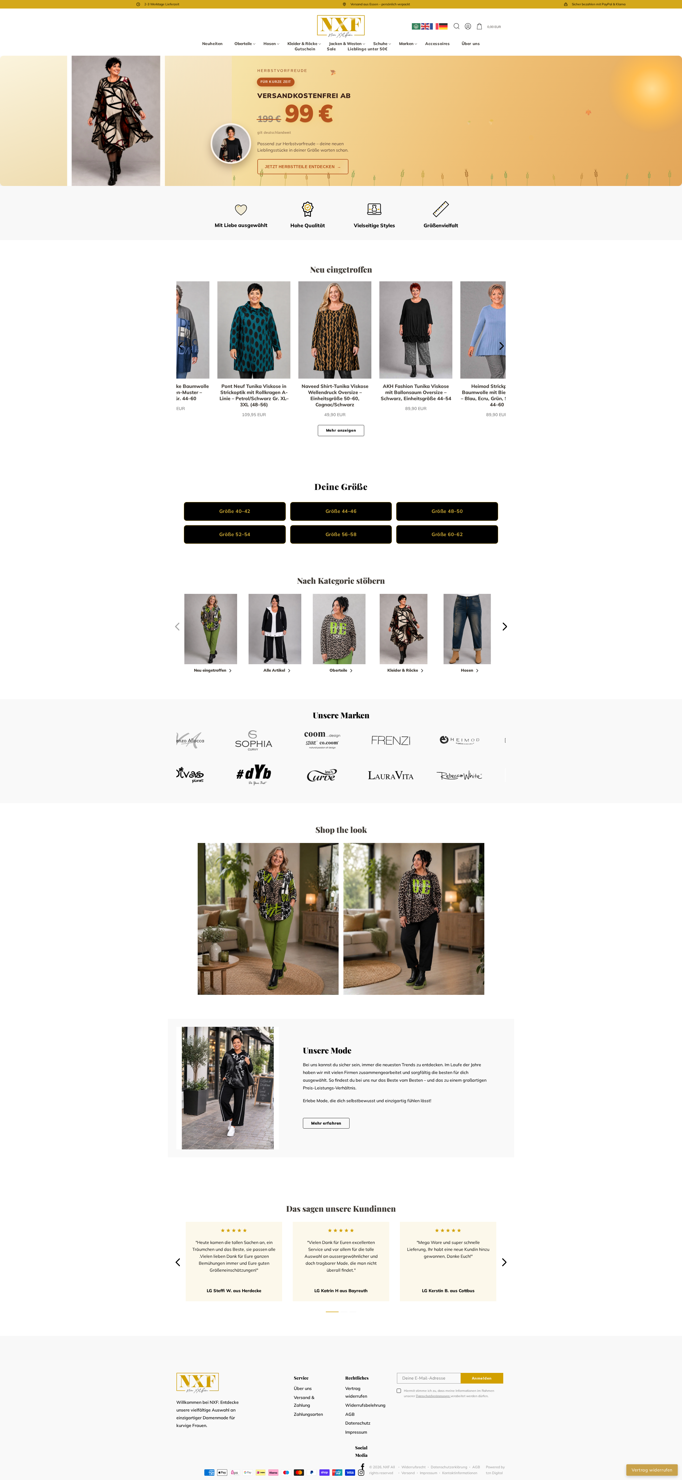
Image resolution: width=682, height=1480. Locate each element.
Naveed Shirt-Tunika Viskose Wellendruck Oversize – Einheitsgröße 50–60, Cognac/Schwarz (219, 395)
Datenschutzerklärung (449, 1467)
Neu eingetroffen (210, 670)
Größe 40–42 (234, 511)
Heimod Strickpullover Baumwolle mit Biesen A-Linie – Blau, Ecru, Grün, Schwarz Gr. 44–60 (381, 395)
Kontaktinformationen (459, 1473)
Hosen (467, 670)
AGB (350, 1414)
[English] (425, 26)
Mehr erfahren (326, 1123)
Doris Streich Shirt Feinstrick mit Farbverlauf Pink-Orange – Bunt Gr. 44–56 (462, 392)
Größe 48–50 (447, 511)
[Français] (434, 26)
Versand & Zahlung (304, 1401)
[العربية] (416, 26)
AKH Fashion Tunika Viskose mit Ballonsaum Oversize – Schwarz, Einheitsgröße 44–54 (300, 392)
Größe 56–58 (341, 534)
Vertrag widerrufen (356, 1392)
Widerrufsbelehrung (365, 1405)
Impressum (356, 1432)
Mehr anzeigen (341, 430)
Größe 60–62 (447, 534)
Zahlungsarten (308, 1414)
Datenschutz (357, 1423)
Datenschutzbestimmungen (433, 1396)
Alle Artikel (274, 670)
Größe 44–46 (341, 511)
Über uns (303, 1388)
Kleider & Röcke (402, 670)
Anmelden (482, 1378)
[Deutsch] (443, 26)
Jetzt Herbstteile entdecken (303, 166)
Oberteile (338, 670)
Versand (408, 1473)
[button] (243, 43)
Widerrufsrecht (413, 1467)
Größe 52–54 (234, 534)
